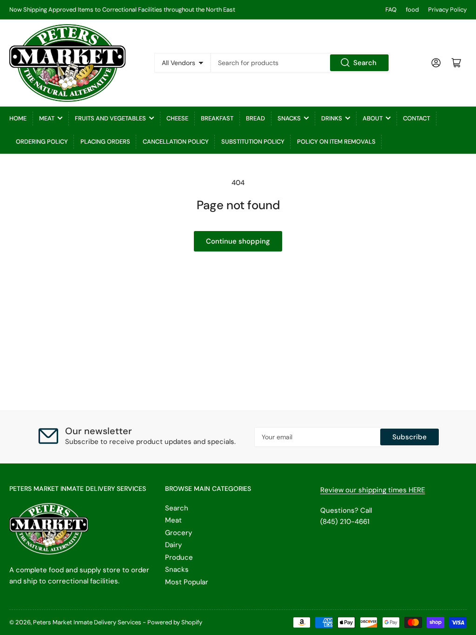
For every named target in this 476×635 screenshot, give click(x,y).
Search (365, 62)
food (412, 9)
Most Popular (186, 582)
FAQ (391, 9)
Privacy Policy (447, 9)
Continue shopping (238, 241)
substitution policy (252, 142)
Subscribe (409, 437)
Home (17, 118)
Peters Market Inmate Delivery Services (87, 622)
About (373, 118)
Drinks (331, 118)
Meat (46, 118)
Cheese (177, 118)
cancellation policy (176, 142)
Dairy (173, 544)
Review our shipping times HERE (372, 490)
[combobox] (300, 63)
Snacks (289, 118)
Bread (255, 118)
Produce (179, 557)
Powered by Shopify (174, 622)
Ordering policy (42, 142)
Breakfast (217, 118)
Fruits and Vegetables (110, 118)
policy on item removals (336, 142)
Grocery (178, 532)
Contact (416, 118)
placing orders (105, 142)
